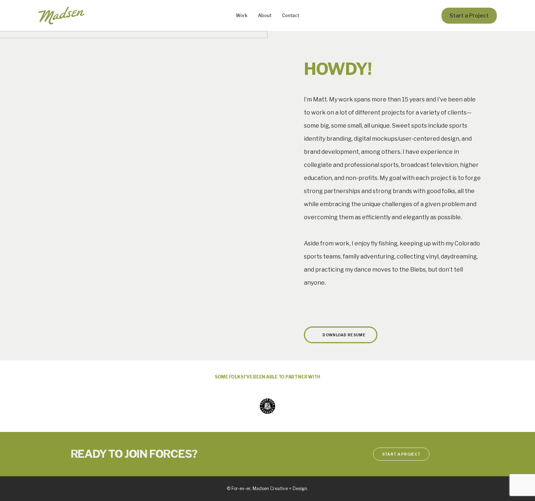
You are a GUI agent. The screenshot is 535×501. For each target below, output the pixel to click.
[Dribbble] (320, 304)
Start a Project (469, 15)
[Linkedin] (308, 304)
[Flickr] (331, 304)
